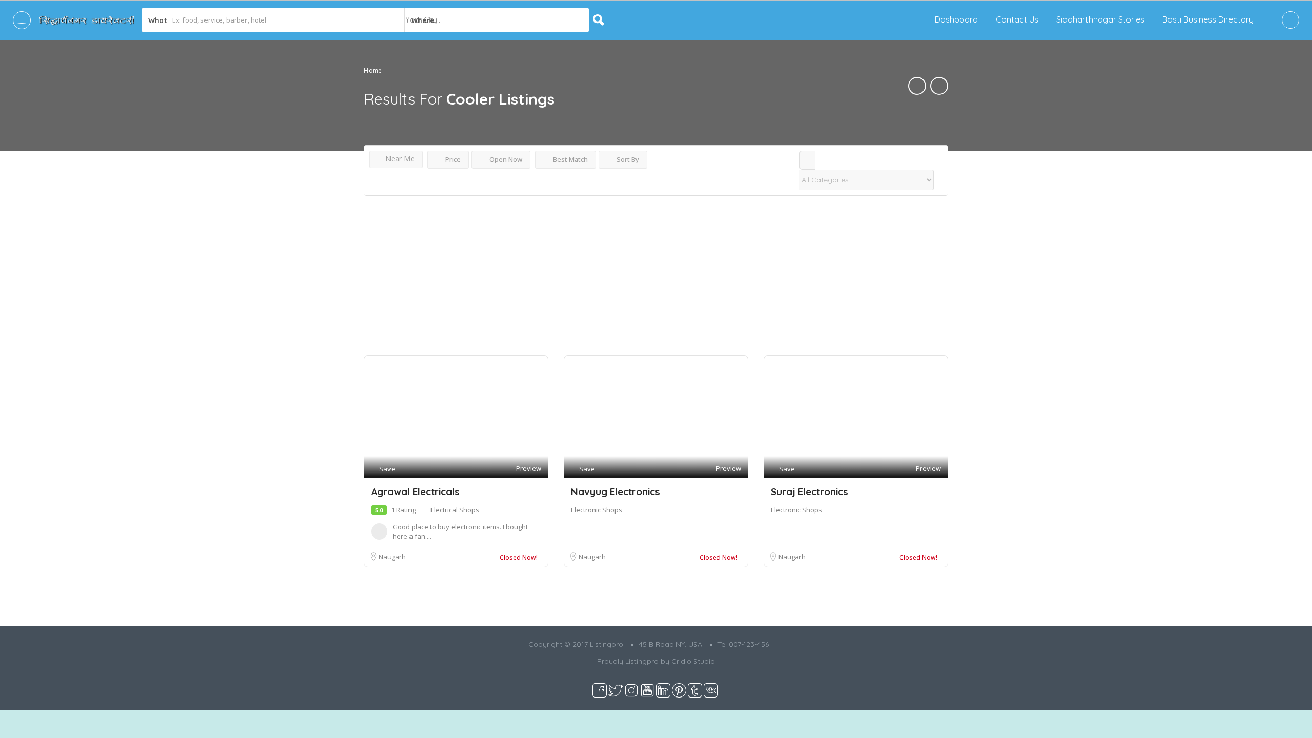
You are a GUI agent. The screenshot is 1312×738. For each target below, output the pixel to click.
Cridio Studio (693, 661)
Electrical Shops (454, 510)
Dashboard (956, 19)
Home (373, 70)
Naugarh (392, 556)
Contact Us (1017, 19)
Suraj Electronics (809, 491)
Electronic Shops (596, 510)
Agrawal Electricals (415, 491)
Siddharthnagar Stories (1100, 19)
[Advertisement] (656, 278)
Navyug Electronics (615, 491)
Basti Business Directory (1208, 19)
